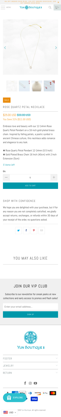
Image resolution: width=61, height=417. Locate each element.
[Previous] (5, 47)
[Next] (55, 47)
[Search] (50, 7)
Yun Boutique (26, 410)
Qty (4, 171)
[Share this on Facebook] (26, 230)
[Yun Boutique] (30, 7)
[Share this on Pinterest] (34, 230)
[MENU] (1, 7)
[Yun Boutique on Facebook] (25, 383)
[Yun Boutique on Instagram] (30, 383)
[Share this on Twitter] (18, 230)
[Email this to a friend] (41, 230)
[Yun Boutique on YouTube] (35, 383)
